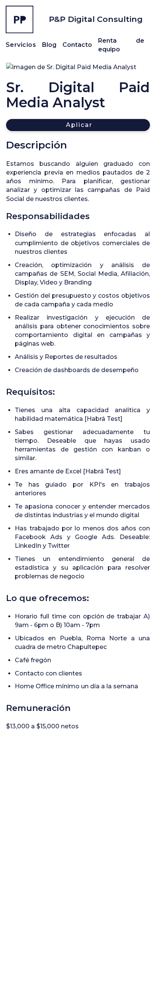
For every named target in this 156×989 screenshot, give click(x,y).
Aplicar (79, 124)
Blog (49, 44)
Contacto (77, 44)
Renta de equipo (121, 45)
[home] (19, 19)
